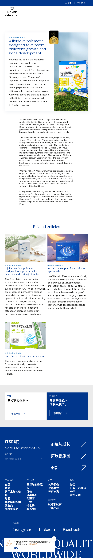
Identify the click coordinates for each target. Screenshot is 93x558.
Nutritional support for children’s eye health (66, 270)
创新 (55, 468)
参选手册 (15, 413)
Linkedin (47, 530)
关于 (50, 479)
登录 (70, 3)
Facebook (71, 530)
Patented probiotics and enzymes (24, 356)
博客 (72, 479)
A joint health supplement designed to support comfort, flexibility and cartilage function (22, 271)
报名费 (31, 506)
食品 (7, 485)
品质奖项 (52, 499)
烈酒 (7, 499)
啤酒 (7, 488)
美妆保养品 (11, 509)
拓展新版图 (60, 456)
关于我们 (53, 485)
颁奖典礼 (32, 495)
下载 (29, 502)
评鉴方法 (53, 488)
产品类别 (9, 479)
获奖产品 (53, 508)
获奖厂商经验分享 (78, 490)
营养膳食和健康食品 (13, 504)
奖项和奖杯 (55, 505)
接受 (16, 548)
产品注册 (30, 479)
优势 (29, 492)
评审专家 (53, 492)
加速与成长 (60, 444)
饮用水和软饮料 (13, 493)
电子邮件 (9, 454)
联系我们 (58, 413)
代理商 (31, 499)
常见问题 (75, 495)
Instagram (22, 530)
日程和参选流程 (35, 486)
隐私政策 (33, 544)
